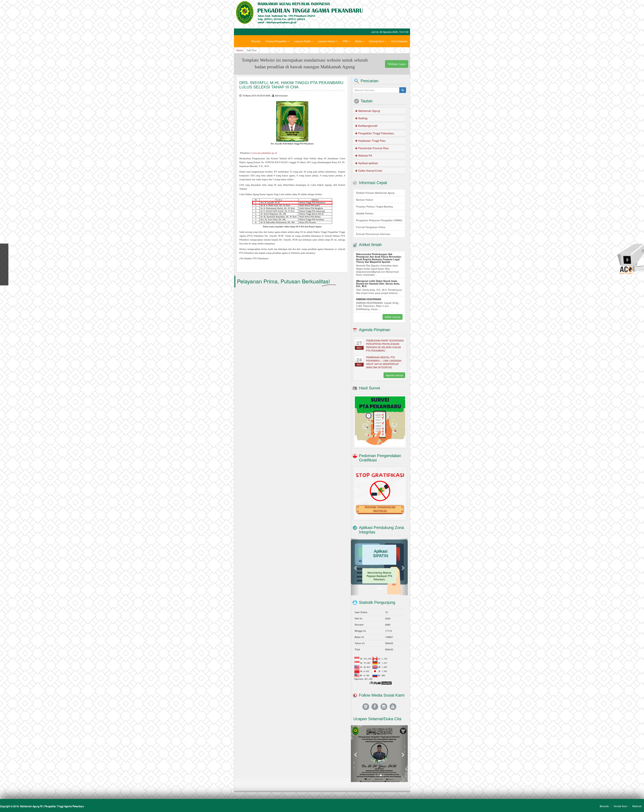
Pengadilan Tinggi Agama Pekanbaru (64, 791)
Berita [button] (358, 41)
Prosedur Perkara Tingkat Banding (374, 206)
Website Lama (396, 64)
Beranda (255, 41)
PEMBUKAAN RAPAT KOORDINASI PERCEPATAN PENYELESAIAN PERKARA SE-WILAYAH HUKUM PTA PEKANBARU (385, 345)
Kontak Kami (620, 791)
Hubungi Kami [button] (377, 41)
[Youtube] (393, 691)
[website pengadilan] (365, 691)
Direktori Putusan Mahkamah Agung (375, 192)
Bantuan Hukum (364, 199)
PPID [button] (346, 41)
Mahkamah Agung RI (31, 791)
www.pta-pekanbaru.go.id (264, 153)
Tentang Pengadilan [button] (276, 41)
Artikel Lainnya (392, 317)
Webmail (636, 791)
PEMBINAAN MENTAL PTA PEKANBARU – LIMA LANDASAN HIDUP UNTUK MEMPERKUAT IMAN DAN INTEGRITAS (383, 362)
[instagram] (384, 691)
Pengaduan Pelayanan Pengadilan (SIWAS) (379, 220)
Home (239, 50)
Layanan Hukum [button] (327, 41)
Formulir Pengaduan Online (370, 227)
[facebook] (374, 691)
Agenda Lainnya (394, 375)
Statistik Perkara (364, 213)
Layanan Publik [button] (302, 41)
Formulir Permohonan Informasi (373, 234)
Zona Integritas (399, 41)
